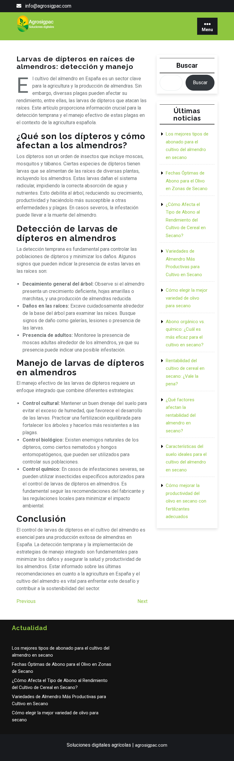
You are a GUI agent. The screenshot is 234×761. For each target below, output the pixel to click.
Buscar (187, 65)
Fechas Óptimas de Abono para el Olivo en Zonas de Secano (186, 180)
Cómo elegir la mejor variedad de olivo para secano (186, 297)
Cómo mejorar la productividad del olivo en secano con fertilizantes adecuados (186, 501)
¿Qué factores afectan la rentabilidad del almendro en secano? (181, 415)
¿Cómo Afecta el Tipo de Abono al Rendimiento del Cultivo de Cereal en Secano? (186, 220)
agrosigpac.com (151, 745)
